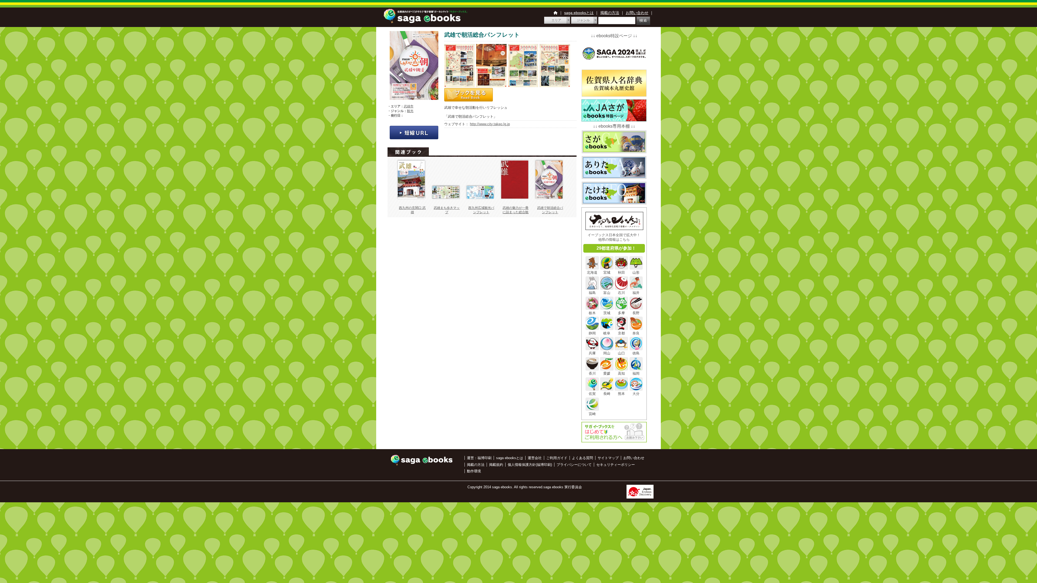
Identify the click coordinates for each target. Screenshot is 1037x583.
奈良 (635, 333)
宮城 (606, 272)
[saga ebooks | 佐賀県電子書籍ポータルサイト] (425, 21)
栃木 (592, 313)
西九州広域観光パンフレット (481, 210)
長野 (635, 313)
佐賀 (592, 394)
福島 (592, 293)
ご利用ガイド (556, 458)
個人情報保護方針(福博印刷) (530, 465)
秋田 (621, 272)
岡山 (606, 353)
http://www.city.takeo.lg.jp (490, 124)
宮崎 (592, 414)
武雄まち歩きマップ (447, 210)
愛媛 (606, 373)
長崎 (606, 394)
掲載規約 (496, 465)
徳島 (635, 353)
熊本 (621, 394)
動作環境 (474, 471)
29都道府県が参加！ (616, 248)
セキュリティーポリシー (615, 465)
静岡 (592, 333)
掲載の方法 (609, 13)
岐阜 (606, 333)
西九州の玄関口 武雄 (412, 210)
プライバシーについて (574, 465)
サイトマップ (608, 458)
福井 (635, 293)
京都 (621, 333)
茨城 (606, 313)
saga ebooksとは (579, 13)
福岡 (635, 373)
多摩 (621, 313)
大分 (635, 394)
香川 (592, 373)
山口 (621, 353)
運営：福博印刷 (479, 458)
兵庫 (592, 353)
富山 (606, 293)
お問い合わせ (637, 13)
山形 (635, 272)
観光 (410, 111)
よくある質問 (582, 458)
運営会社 (535, 458)
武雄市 (408, 106)
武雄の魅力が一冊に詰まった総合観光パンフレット (515, 212)
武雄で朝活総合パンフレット (550, 210)
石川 (621, 293)
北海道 (592, 272)
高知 (621, 373)
